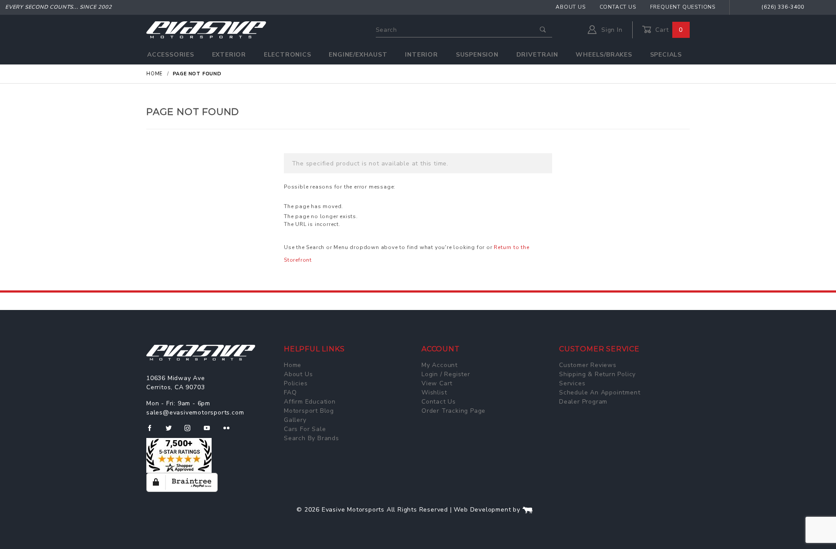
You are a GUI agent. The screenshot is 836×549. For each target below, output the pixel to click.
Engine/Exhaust (358, 55)
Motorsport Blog (309, 411)
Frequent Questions (682, 6)
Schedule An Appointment (599, 392)
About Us (570, 6)
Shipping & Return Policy (597, 374)
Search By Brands (311, 438)
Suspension (477, 55)
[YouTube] (211, 431)
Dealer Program (583, 401)
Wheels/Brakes (604, 55)
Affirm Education (310, 401)
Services (572, 383)
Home (292, 365)
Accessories (170, 55)
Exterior (229, 55)
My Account (439, 365)
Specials (666, 55)
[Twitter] (172, 431)
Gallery (295, 420)
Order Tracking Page (453, 411)
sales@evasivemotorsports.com (195, 412)
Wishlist (434, 392)
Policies (295, 383)
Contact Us (618, 6)
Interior (421, 55)
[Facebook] (153, 431)
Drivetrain (537, 55)
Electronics (287, 55)
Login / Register (445, 374)
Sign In (610, 30)
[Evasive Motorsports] (206, 29)
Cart (668, 30)
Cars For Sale (305, 429)
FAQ (290, 392)
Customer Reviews (588, 365)
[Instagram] (191, 431)
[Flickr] (230, 431)
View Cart (436, 383)
